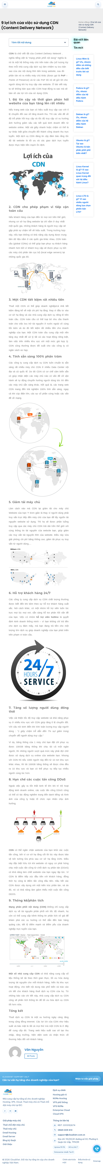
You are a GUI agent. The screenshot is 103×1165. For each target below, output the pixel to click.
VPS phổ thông (60, 1102)
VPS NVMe (58, 1106)
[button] (65, 42)
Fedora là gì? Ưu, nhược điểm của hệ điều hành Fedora (82, 94)
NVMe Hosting (60, 1098)
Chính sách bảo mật (69, 1160)
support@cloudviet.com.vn (71, 1135)
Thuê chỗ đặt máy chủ (14, 1125)
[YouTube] (15, 1111)
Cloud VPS (58, 1114)
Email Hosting (9, 1132)
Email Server (9, 1136)
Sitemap (97, 1161)
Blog (87, 22)
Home (81, 22)
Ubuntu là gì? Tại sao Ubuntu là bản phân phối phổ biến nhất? (83, 146)
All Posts (31, 1056)
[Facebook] (5, 1111)
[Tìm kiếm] (98, 4)
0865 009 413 (65, 1130)
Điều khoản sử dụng (84, 1160)
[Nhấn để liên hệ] (96, 1148)
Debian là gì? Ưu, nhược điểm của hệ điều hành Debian (82, 120)
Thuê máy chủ (9, 1128)
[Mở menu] (4, 4)
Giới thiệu (7, 1144)
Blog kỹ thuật (9, 1140)
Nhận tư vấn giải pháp (86, 1078)
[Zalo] (10, 1111)
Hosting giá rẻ (60, 1094)
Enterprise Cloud (61, 1110)
